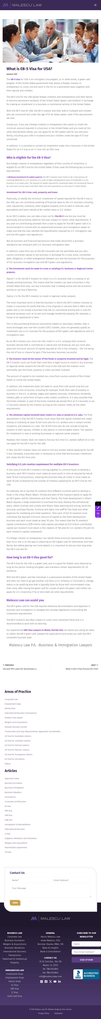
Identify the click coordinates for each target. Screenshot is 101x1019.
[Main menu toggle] (95, 5)
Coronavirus (10, 797)
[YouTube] (55, 981)
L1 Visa (7, 834)
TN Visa (8, 852)
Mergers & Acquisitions (14, 944)
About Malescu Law (50, 936)
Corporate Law (11, 699)
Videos (8, 764)
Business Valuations (15, 947)
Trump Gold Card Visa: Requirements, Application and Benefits (32, 731)
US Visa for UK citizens (14, 759)
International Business (15, 829)
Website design (53, 1009)
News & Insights (50, 947)
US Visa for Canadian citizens (18, 741)
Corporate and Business (15, 801)
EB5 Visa (8, 810)
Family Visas (10, 708)
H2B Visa (8, 820)
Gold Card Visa (14, 996)
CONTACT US (50, 957)
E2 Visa (8, 806)
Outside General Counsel (16, 727)
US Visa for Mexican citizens (17, 750)
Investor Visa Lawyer (14, 717)
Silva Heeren (66, 1009)
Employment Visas (13, 704)
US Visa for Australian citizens (18, 736)
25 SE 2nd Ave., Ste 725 (50, 961)
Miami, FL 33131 (50, 965)
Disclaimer (58, 1013)
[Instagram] (41, 981)
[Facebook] (46, 981)
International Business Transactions (21, 713)
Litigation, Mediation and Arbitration (21, 838)
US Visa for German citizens (17, 745)
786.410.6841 (52, 969)
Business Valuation (13, 792)
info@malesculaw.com (50, 976)
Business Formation (13, 783)
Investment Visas (14, 974)
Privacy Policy (43, 1013)
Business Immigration (14, 788)
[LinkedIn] (59, 981)
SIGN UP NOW (86, 960)
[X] (50, 981)
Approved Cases (12, 778)
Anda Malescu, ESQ (50, 940)
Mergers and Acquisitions (16, 722)
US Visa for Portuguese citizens (18, 754)
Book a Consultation (50, 951)
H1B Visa (8, 815)
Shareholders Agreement (16, 847)
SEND (15, 902)
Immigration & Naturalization (18, 824)
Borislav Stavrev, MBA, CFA (50, 944)
